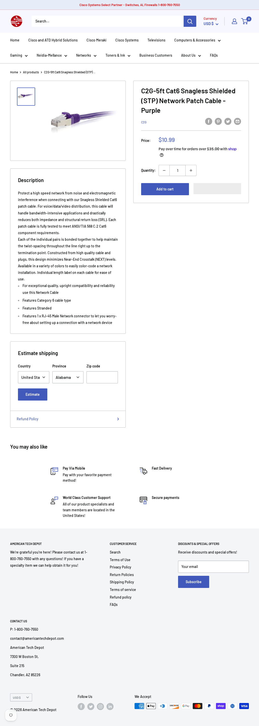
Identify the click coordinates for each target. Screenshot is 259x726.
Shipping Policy (122, 582)
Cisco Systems (127, 40)
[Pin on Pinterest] (218, 121)
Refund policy (121, 597)
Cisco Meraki (96, 40)
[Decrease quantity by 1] (164, 170)
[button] (217, 188)
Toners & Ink (115, 55)
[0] (245, 21)
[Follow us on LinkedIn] (110, 706)
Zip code (93, 366)
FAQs (214, 55)
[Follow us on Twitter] (90, 706)
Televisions (156, 40)
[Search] (190, 21)
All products (31, 72)
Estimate (33, 394)
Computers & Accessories (194, 40)
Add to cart (165, 189)
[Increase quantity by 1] (191, 170)
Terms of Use (120, 560)
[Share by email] (237, 121)
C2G (143, 122)
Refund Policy (27, 419)
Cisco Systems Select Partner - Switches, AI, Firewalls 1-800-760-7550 (129, 5)
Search (115, 552)
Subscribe (194, 582)
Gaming (16, 55)
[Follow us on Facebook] (81, 706)
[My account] (234, 21)
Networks (83, 55)
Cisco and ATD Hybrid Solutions (53, 40)
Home (14, 40)
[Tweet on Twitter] (227, 121)
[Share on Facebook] (208, 121)
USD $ (17, 697)
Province (59, 366)
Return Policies (122, 575)
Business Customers (155, 55)
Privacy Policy (120, 567)
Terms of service (123, 589)
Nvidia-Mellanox (49, 55)
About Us (188, 55)
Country (24, 366)
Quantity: (148, 170)
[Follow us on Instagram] (100, 706)
